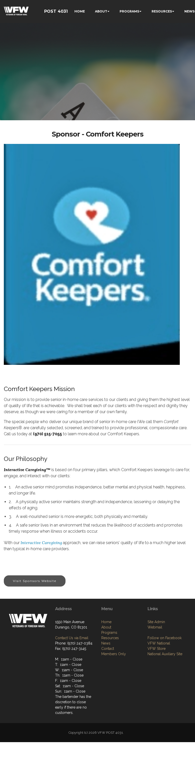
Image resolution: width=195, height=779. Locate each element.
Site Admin (156, 622)
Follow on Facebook (165, 638)
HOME (79, 11)
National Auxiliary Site (165, 654)
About (106, 627)
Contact (107, 649)
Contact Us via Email (71, 638)
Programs (109, 633)
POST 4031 (56, 11)
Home (106, 622)
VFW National (159, 643)
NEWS (189, 11)
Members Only (113, 654)
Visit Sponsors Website (34, 581)
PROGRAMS (129, 11)
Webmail (155, 627)
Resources (110, 638)
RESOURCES (162, 11)
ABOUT (101, 11)
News (105, 643)
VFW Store (157, 649)
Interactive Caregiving (41, 542)
